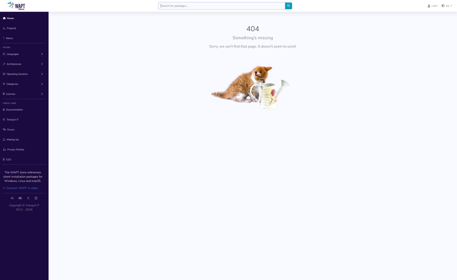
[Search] (288, 5)
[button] (446, 5)
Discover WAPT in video (22, 188)
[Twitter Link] (28, 198)
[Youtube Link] (20, 198)
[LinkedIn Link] (12, 198)
